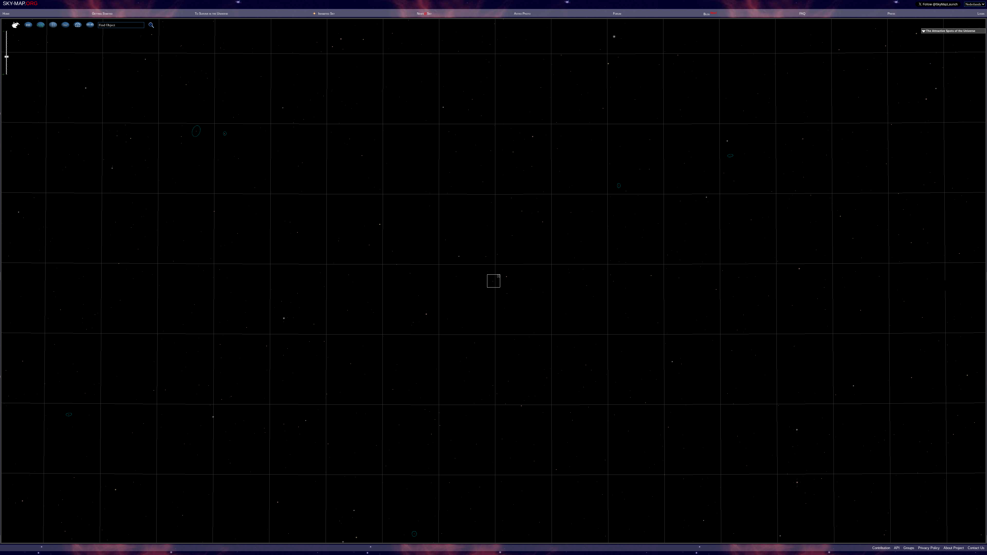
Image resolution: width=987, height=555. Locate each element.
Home (6, 13)
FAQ (802, 13)
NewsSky (424, 13)
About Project (954, 548)
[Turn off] (498, 276)
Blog (710, 14)
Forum (617, 13)
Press (891, 13)
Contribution (881, 548)
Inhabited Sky (326, 13)
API (897, 548)
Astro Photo (522, 13)
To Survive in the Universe (211, 13)
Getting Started (102, 13)
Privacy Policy (929, 548)
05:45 (90, 24)
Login (980, 13)
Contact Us (976, 548)
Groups (908, 548)
